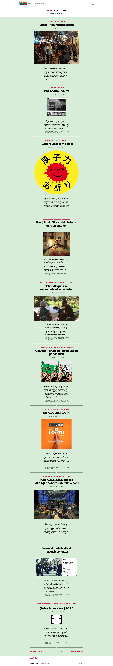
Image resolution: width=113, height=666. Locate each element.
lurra (51, 338)
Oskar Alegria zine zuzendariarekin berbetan (56, 287)
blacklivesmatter (57, 594)
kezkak (65, 273)
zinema (46, 339)
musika (65, 21)
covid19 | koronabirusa (46, 603)
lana (61, 131)
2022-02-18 (62, 28)
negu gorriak (47, 595)
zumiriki (49, 339)
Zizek (66, 274)
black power (52, 594)
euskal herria (47, 467)
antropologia (47, 337)
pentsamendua (60, 274)
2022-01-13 (62, 94)
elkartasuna (51, 273)
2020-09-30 (61, 486)
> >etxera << (70, 3)
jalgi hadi (59, 131)
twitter (68, 401)
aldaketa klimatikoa (57, 400)
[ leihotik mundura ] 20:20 (56, 608)
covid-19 (64, 400)
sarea (60, 132)
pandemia (55, 274)
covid (61, 400)
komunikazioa (56, 467)
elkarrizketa (47, 273)
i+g (69, 603)
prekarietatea (51, 132)
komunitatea (61, 467)
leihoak (60, 642)
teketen (66, 642)
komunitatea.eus (66, 467)
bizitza (49, 594)
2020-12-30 (62, 292)
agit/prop (45, 476)
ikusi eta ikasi (65, 140)
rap (54, 595)
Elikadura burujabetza (45, 347)
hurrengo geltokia (59, 21)
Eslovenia (54, 273)
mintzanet (64, 131)
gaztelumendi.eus (50, 21)
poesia (61, 338)
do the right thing (63, 594)
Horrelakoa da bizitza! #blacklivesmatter (56, 550)
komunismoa (47, 274)
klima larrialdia (58, 401)
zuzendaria (52, 339)
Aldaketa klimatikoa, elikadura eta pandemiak (56, 352)
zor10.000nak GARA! (56, 412)
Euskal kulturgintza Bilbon (56, 24)
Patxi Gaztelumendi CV (85, 3)
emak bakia (56, 337)
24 (61, 651)
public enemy (51, 595)
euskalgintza (49, 131)
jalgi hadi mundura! (56, 91)
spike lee (57, 595)
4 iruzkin (65, 147)
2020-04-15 (62, 611)
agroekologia (51, 400)
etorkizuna (58, 273)
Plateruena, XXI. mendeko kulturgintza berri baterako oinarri (56, 481)
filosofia (62, 273)
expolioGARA (51, 467)
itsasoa (46, 338)
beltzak (46, 594)
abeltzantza (47, 400)
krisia (58, 642)
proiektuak (51, 468)
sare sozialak (56, 132)
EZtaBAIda (51, 401)
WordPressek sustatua (45, 663)
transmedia (70, 282)
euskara (52, 131)
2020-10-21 (62, 416)
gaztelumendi (53, 28)
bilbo (46, 131)
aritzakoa (50, 337)
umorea (64, 274)
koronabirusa (51, 274)
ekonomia (46, 642)
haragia (54, 401)
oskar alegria (58, 338)
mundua (67, 131)
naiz (45, 468)
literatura (65, 282)
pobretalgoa (47, 132)
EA (53, 337)
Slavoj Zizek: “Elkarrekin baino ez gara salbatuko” (56, 224)
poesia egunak (65, 338)
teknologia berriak (56, 604)
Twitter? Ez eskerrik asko (56, 143)
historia (64, 337)
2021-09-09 (59, 147)
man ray (54, 338)
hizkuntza (55, 131)
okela (62, 401)
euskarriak (50, 642)
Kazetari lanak (77, 3)
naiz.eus (48, 468)
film (61, 337)
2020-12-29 (62, 357)
